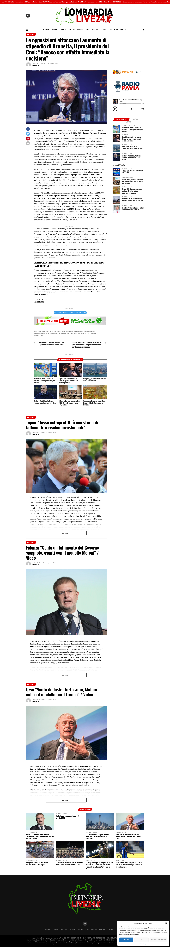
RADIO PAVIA (123, 30)
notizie (77, 333)
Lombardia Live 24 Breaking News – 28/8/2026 (65, 2)
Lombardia (63, 30)
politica (84, 333)
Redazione (36, 65)
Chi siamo (46, 30)
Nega (141, 940)
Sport (88, 30)
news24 (63, 333)
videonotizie (39, 335)
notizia (70, 333)
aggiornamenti (43, 332)
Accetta (126, 940)
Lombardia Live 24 (41, 333)
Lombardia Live (90, 332)
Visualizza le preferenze (158, 940)
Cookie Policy (142, 944)
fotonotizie (79, 332)
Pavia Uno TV (114, 30)
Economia (80, 30)
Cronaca (54, 30)
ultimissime (93, 333)
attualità (61, 332)
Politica (71, 30)
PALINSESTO (104, 30)
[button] (166, 923)
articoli (53, 332)
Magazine (95, 30)
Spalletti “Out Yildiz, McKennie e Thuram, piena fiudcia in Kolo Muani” (23, 2)
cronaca (70, 332)
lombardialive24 (54, 333)
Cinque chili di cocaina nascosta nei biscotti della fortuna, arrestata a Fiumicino (111, 2)
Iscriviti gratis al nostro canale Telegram (71, 312)
